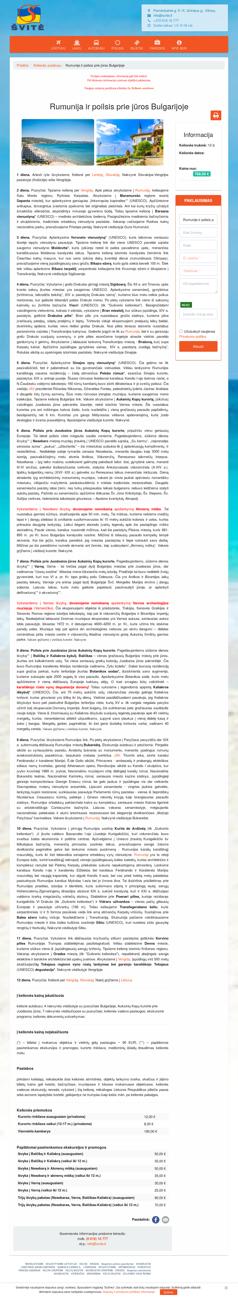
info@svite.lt (162, 15)
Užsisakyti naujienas (199, 331)
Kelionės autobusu (47, 65)
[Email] (165, 1219)
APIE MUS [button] (179, 48)
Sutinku (168, 1292)
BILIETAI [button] (137, 48)
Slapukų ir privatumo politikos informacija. (129, 1292)
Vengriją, (72, 979)
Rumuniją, (143, 190)
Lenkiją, (98, 174)
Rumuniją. (93, 817)
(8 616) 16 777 (97, 1238)
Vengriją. (87, 190)
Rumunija (142, 854)
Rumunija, (133, 331)
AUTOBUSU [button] (96, 48)
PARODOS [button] (157, 48)
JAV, (117, 755)
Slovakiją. (113, 174)
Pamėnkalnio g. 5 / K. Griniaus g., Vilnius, (184, 10)
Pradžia (22, 65)
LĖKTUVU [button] (58, 48)
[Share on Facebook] (156, 1219)
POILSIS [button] (118, 48)
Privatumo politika (192, 336)
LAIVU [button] (76, 48)
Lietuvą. (127, 979)
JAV (32, 388)
